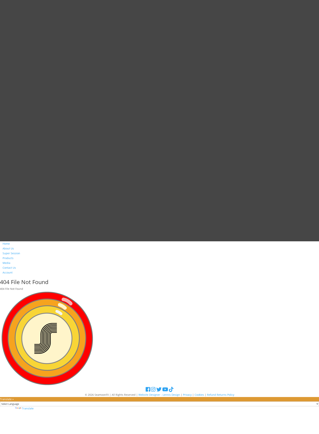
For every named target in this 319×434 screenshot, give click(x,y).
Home (6, 243)
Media (6, 263)
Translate (28, 408)
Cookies (199, 394)
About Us (8, 248)
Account (8, 272)
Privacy (187, 394)
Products (8, 258)
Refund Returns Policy (220, 394)
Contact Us (9, 267)
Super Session (11, 253)
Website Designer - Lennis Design (159, 394)
